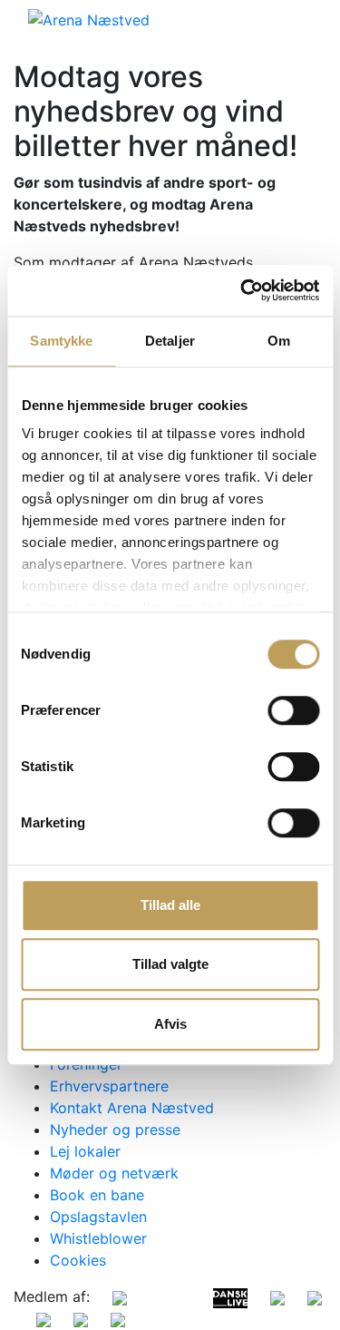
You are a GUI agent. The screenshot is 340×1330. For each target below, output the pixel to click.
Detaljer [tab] (170, 340)
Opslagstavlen (98, 1217)
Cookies (78, 1260)
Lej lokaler (85, 1151)
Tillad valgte (170, 964)
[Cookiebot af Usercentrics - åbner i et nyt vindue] (242, 290)
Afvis (170, 1024)
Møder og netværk (114, 1173)
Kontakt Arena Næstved (132, 1108)
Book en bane (97, 1195)
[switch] (293, 710)
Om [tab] (278, 340)
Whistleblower (98, 1238)
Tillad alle (170, 905)
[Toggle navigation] (300, 19)
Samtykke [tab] (61, 340)
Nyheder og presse (115, 1129)
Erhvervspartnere (109, 1086)
